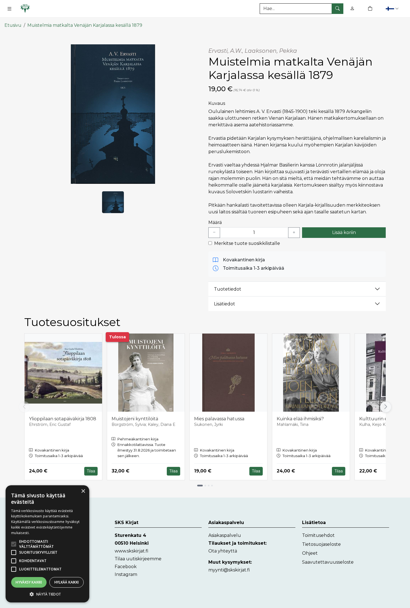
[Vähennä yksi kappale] (214, 232)
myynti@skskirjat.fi (229, 570)
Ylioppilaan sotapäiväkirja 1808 (62, 418)
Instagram (126, 574)
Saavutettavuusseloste (328, 562)
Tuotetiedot (227, 289)
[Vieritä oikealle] (386, 406)
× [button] (83, 491)
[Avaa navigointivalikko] (9, 8)
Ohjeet (310, 553)
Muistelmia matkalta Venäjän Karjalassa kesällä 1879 (84, 25)
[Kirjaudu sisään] (352, 8)
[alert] (47, 543)
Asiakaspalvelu (224, 535)
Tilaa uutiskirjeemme (138, 558)
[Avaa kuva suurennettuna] (113, 114)
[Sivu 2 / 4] (205, 485)
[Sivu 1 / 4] (200, 485)
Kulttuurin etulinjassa (383, 418)
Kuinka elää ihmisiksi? (300, 418)
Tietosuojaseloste (321, 544)
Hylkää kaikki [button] (66, 582)
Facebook (126, 566)
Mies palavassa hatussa (219, 418)
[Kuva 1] (113, 202)
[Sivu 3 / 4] (208, 485)
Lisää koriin (344, 232)
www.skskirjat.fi (131, 551)
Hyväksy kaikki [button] (29, 582)
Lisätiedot (224, 304)
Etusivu (12, 25)
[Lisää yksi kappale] (294, 232)
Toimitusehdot (318, 535)
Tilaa (91, 471)
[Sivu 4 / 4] (212, 485)
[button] (393, 8)
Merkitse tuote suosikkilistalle (247, 243)
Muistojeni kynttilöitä (135, 418)
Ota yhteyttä (222, 551)
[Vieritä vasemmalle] (24, 406)
